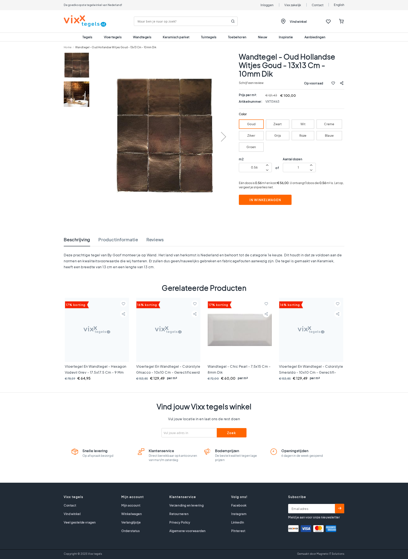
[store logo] (85, 21)
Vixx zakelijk (292, 5)
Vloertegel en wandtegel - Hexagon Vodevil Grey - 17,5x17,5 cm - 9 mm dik (95, 372)
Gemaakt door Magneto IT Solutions (320, 553)
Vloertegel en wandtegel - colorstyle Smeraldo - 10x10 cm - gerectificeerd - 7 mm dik (311, 372)
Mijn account (130, 505)
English (339, 5)
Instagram (238, 514)
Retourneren (179, 514)
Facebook (239, 505)
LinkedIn (237, 522)
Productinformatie (118, 239)
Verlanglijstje (131, 522)
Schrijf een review (251, 83)
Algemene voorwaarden (187, 531)
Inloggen (267, 5)
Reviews (155, 239)
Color (243, 114)
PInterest (238, 531)
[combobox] (186, 21)
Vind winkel (298, 21)
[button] (223, 136)
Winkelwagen (131, 514)
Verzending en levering (186, 505)
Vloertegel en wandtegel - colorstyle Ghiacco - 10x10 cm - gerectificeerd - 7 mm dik (168, 372)
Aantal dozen (292, 159)
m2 (241, 159)
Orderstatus (130, 531)
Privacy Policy (179, 522)
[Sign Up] (339, 508)
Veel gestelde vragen (80, 522)
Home (68, 47)
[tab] (81, 241)
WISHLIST (328, 21)
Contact (318, 5)
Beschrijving (77, 239)
